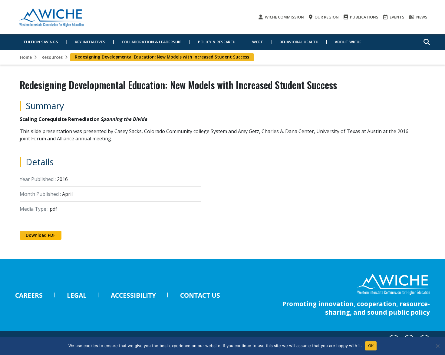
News (421, 17)
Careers (29, 295)
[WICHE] (51, 17)
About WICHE (348, 42)
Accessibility (133, 295)
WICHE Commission (284, 17)
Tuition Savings (40, 42)
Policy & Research (217, 42)
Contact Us (200, 295)
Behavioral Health (298, 42)
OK (371, 345)
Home (26, 57)
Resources (52, 57)
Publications (363, 17)
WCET (257, 42)
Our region (326, 17)
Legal (77, 295)
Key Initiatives (90, 42)
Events (396, 17)
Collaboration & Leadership (152, 42)
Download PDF (40, 235)
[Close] (437, 346)
